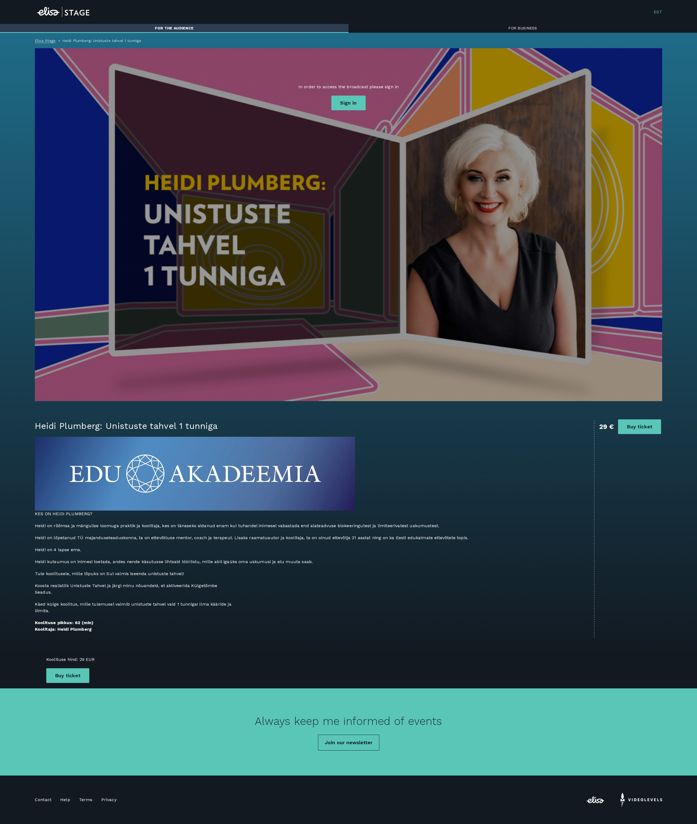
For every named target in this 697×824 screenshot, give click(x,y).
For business (522, 28)
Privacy (109, 799)
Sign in (348, 103)
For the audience (174, 28)
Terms (86, 799)
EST (658, 12)
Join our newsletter (348, 742)
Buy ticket (639, 426)
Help (65, 799)
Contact (43, 799)
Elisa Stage (45, 40)
